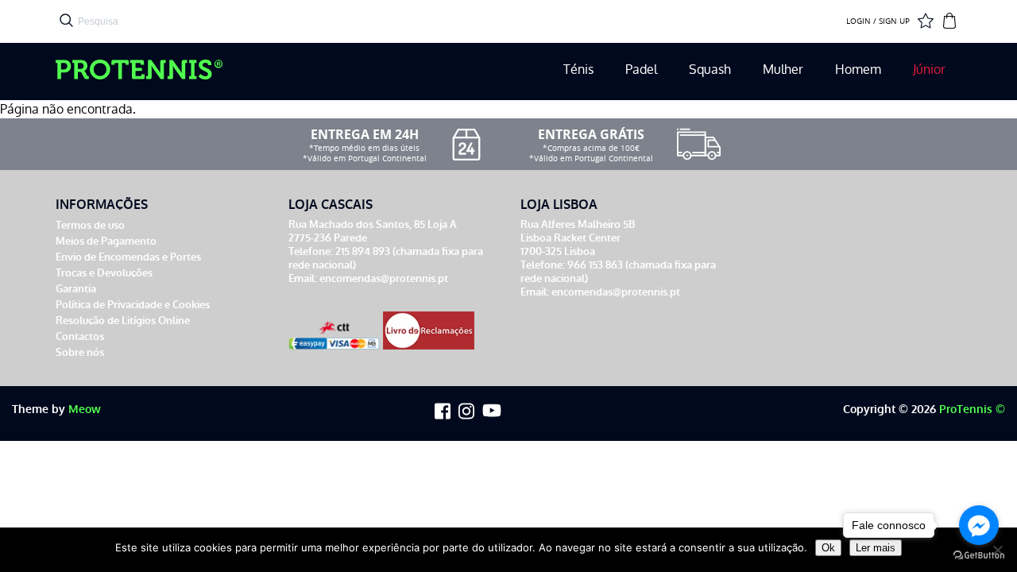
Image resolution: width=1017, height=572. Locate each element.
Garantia (76, 289)
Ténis (578, 69)
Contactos (80, 336)
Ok (828, 548)
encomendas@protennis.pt (383, 278)
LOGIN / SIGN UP (878, 21)
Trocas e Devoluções (104, 273)
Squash (710, 69)
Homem (858, 69)
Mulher (783, 69)
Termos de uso (90, 225)
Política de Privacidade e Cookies (133, 304)
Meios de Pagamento (106, 241)
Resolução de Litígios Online (123, 320)
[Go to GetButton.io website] (978, 556)
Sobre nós (80, 352)
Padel (641, 69)
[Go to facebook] (979, 525)
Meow (84, 409)
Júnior (929, 69)
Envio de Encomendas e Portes (128, 257)
